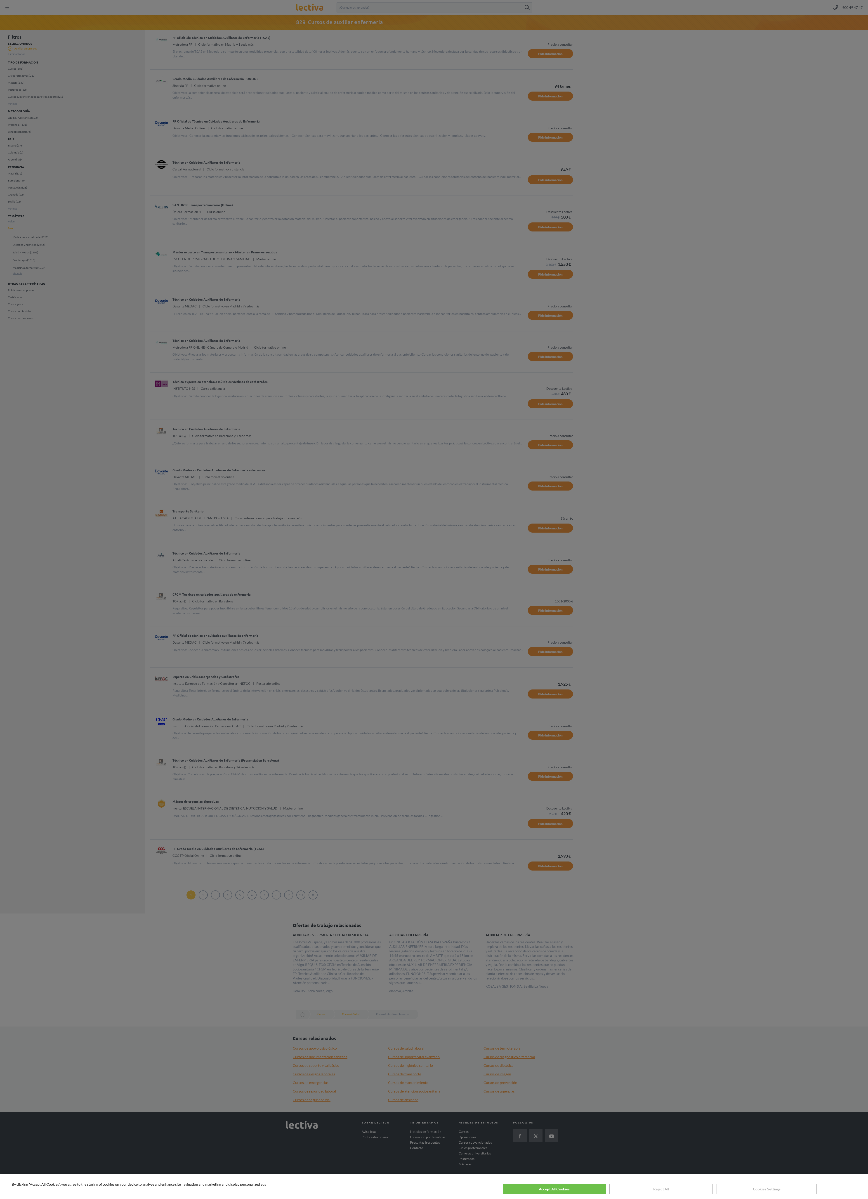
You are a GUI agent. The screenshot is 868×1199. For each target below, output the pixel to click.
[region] (434, 1186)
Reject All (661, 1189)
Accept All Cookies (554, 1189)
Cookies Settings (767, 1189)
